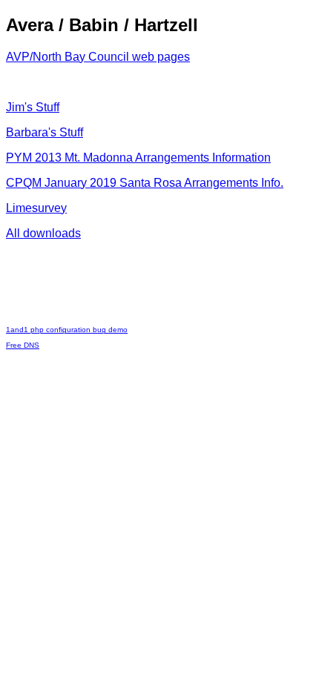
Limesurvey (36, 208)
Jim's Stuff (32, 107)
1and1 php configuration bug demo (67, 329)
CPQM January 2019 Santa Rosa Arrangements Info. (144, 182)
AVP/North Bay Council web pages (98, 56)
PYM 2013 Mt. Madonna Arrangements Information (138, 157)
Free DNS (22, 345)
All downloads (43, 233)
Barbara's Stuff (44, 132)
